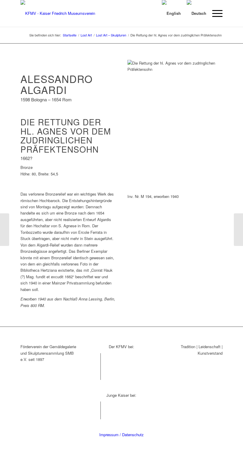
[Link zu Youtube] (96, 375)
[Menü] (214, 13)
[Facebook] (96, 357)
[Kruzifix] (4, 229)
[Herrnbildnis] (238, 229)
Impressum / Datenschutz (121, 434)
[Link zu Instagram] (96, 366)
